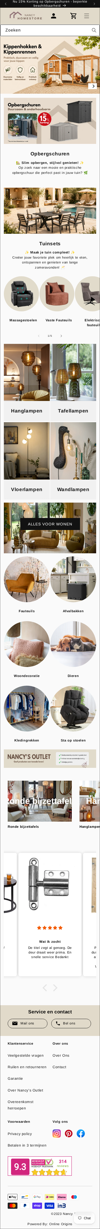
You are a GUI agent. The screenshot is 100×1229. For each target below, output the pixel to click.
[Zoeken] (94, 30)
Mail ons (27, 1023)
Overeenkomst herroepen (20, 1105)
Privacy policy (20, 1134)
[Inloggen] (56, 15)
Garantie (15, 1078)
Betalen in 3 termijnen (27, 1145)
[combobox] (50, 30)
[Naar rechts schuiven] (61, 336)
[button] (86, 16)
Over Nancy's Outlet (25, 1090)
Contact (59, 1067)
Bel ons (69, 1023)
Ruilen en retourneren (27, 1067)
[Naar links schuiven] (38, 336)
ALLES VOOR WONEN (50, 524)
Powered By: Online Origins (50, 1224)
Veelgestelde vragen (26, 1055)
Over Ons (61, 1055)
